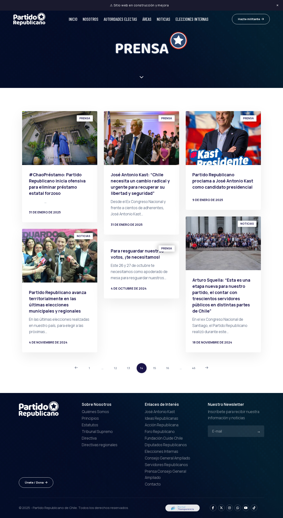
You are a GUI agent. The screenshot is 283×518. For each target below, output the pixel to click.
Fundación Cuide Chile (164, 438)
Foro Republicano (160, 431)
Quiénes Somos (95, 411)
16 (167, 368)
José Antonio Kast (160, 411)
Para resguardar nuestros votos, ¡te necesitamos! (137, 254)
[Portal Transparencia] (182, 507)
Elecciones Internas (192, 19)
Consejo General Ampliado (167, 458)
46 (193, 368)
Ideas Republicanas (161, 418)
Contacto (153, 484)
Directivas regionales (99, 444)
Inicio (73, 19)
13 (128, 368)
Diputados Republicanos (166, 444)
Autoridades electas (120, 19)
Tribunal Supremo (97, 431)
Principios (90, 418)
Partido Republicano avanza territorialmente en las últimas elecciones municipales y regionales (57, 302)
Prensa (84, 118)
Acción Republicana (161, 424)
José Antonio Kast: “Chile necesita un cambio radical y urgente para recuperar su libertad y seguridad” (140, 184)
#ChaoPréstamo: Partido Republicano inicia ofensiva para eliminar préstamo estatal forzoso (57, 184)
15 (154, 368)
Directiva (89, 438)
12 (115, 368)
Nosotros (90, 19)
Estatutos (90, 424)
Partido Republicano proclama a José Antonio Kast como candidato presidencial (222, 181)
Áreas (146, 19)
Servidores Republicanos (166, 464)
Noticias (163, 19)
